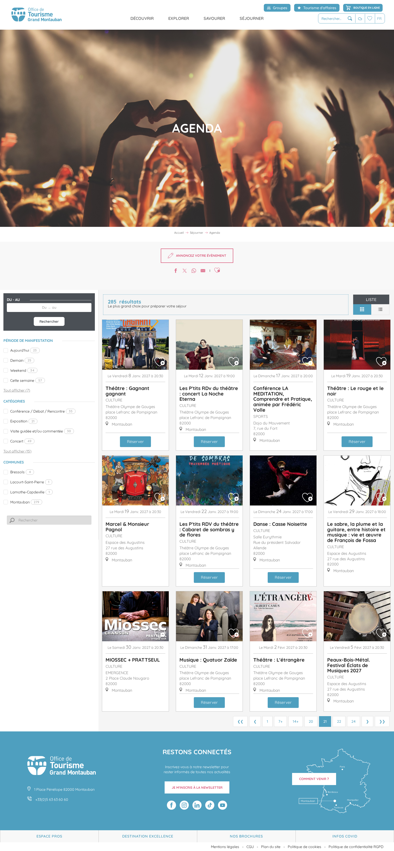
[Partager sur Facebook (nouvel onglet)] (175, 271)
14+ (295, 721)
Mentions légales (225, 846)
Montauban (24, 502)
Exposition (22, 421)
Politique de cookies (304, 846)
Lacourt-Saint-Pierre (29, 482)
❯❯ (382, 721)
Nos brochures (246, 836)
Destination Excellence (147, 836)
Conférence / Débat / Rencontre (41, 411)
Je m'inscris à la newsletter (197, 788)
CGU (250, 846)
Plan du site (270, 846)
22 (339, 721)
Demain (20, 360)
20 (311, 721)
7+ (280, 721)
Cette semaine (26, 380)
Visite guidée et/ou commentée (40, 431)
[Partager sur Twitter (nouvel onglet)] (184, 271)
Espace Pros (49, 836)
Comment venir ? (314, 779)
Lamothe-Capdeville (30, 492)
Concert (20, 441)
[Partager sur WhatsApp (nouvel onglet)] (194, 271)
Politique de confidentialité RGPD (356, 846)
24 (353, 721)
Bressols (20, 472)
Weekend (22, 370)
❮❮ (240, 721)
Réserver (135, 441)
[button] (336, 18)
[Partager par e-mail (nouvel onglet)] (203, 271)
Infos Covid (344, 836)
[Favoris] (370, 18)
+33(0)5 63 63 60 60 (51, 799)
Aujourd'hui (23, 350)
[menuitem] (36, 15)
